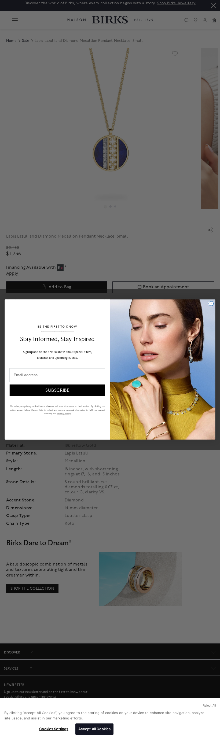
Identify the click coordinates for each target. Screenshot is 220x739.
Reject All (209, 705)
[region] (110, 718)
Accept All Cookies (94, 729)
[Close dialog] (211, 303)
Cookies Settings (53, 729)
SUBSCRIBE (57, 390)
